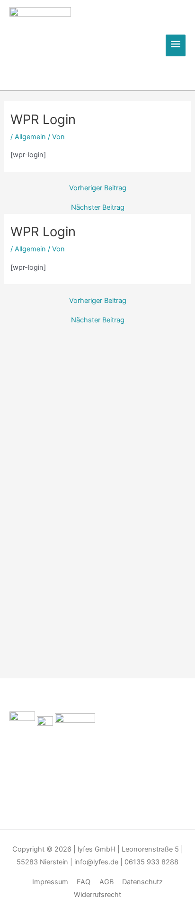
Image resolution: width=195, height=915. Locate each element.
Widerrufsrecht (97, 894)
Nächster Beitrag (97, 207)
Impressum (50, 882)
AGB (106, 882)
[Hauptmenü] (176, 45)
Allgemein (30, 137)
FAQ (83, 882)
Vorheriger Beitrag (97, 188)
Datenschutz (142, 882)
